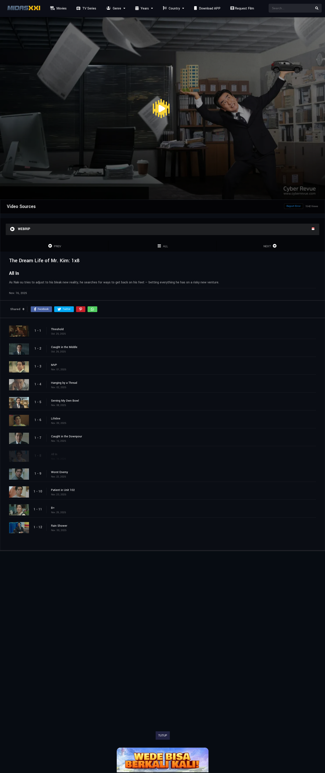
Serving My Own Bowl (65, 401)
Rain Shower (59, 526)
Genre (116, 8)
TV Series (88, 8)
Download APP (209, 8)
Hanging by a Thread (64, 383)
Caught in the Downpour (66, 436)
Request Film (244, 8)
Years (144, 8)
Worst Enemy (59, 472)
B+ (53, 508)
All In (54, 454)
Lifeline (55, 419)
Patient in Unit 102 (63, 490)
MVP (54, 365)
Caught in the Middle (64, 347)
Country (174, 8)
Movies (61, 8)
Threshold (57, 329)
